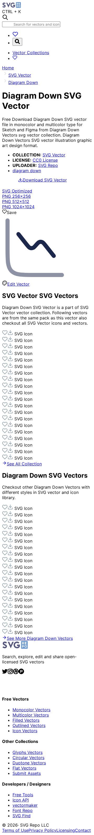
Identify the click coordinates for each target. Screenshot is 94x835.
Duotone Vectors (29, 762)
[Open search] (17, 42)
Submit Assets (27, 773)
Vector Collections (31, 52)
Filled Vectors (26, 720)
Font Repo (23, 810)
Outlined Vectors (29, 725)
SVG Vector (54, 154)
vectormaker (25, 805)
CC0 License (45, 160)
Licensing (65, 830)
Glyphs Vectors (28, 752)
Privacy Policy (42, 830)
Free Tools (23, 794)
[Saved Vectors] (15, 35)
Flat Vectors (24, 768)
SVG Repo (48, 165)
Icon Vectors (25, 730)
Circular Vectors (28, 757)
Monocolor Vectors (31, 709)
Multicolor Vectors (31, 715)
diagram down (27, 170)
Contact (83, 830)
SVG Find (22, 815)
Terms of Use (15, 830)
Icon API (21, 800)
